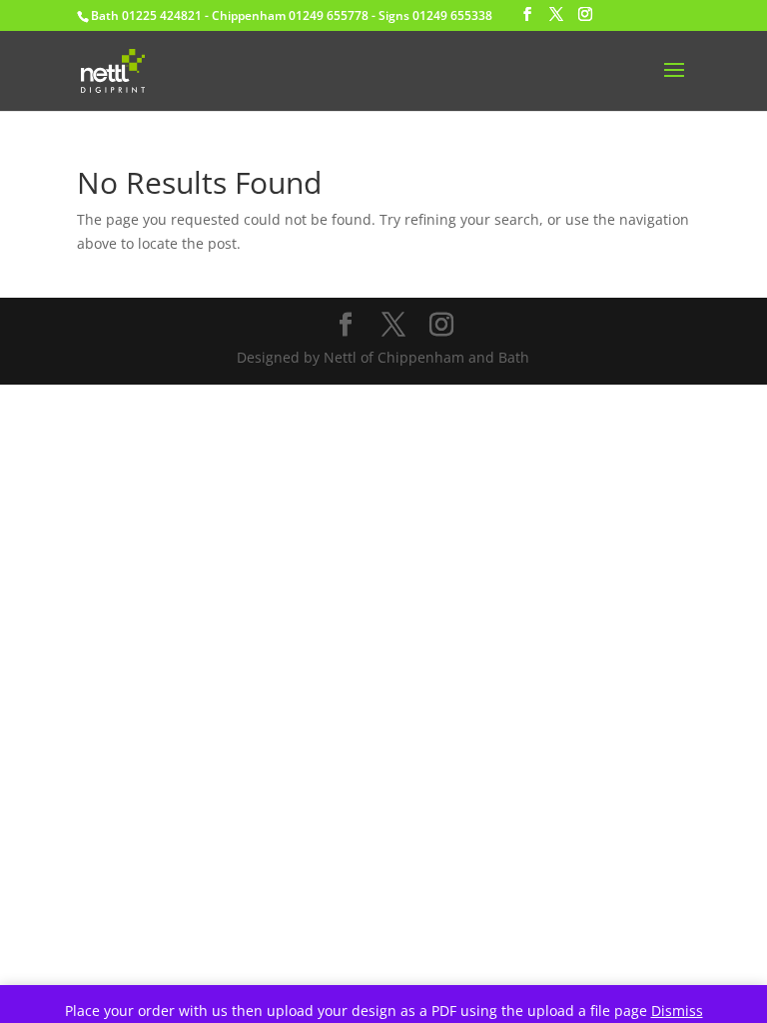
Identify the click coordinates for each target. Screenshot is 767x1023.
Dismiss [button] (677, 1010)
